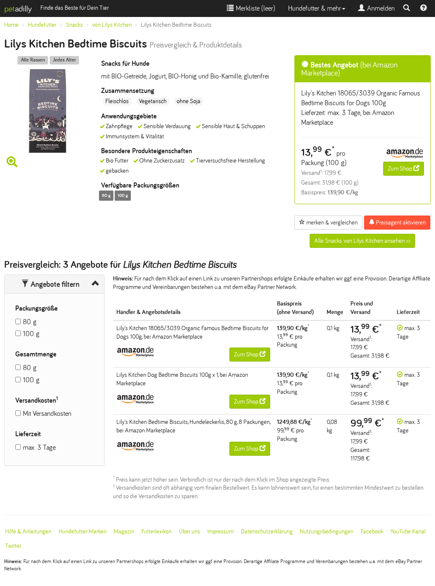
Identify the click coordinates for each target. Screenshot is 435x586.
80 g (30, 321)
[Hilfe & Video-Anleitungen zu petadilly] (423, 8)
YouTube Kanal (408, 531)
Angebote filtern (54, 284)
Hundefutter (42, 25)
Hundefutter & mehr (314, 8)
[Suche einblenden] (406, 8)
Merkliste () (254, 8)
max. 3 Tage (39, 447)
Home (11, 25)
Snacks (74, 25)
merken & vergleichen (331, 222)
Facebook (372, 531)
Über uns (189, 531)
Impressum (220, 531)
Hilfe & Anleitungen (28, 531)
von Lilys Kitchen (112, 25)
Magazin (124, 531)
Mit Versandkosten (47, 413)
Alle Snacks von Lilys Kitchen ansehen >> (362, 241)
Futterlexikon (156, 531)
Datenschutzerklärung (267, 531)
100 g (31, 333)
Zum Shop (400, 168)
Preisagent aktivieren (400, 222)
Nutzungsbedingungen (326, 531)
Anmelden (380, 8)
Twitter (13, 546)
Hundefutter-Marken (83, 531)
